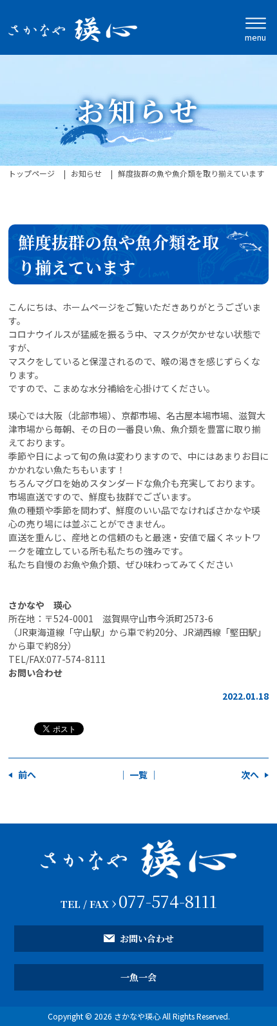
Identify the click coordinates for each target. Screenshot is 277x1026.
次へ (250, 774)
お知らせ (86, 173)
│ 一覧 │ (138, 774)
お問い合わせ (35, 672)
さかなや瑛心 (137, 1016)
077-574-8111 (168, 901)
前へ (27, 774)
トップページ (31, 173)
